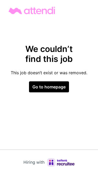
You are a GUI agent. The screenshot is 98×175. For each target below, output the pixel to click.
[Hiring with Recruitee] (49, 162)
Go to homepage (49, 86)
